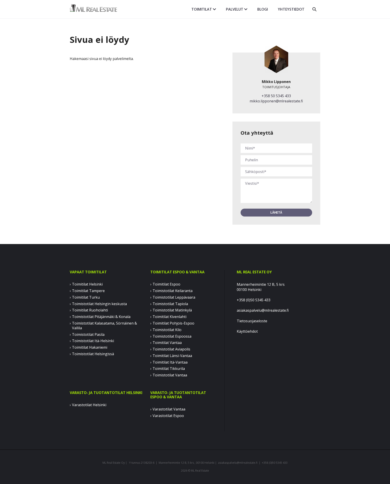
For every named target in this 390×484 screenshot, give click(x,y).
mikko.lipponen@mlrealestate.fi (276, 101)
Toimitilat (202, 9)
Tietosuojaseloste (252, 320)
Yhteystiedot (291, 9)
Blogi (262, 9)
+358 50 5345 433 (276, 95)
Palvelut (235, 9)
